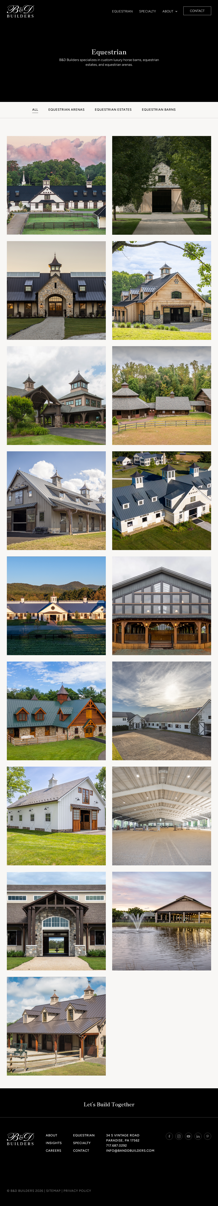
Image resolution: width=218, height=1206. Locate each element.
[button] (168, 11)
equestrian (122, 11)
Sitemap (53, 1191)
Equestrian (84, 1135)
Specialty (82, 1143)
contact (197, 11)
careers (53, 1150)
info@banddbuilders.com (130, 1150)
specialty (147, 11)
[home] (20, 11)
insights (54, 1143)
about (51, 1135)
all (35, 109)
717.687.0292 (116, 1145)
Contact (81, 1150)
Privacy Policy (77, 1191)
